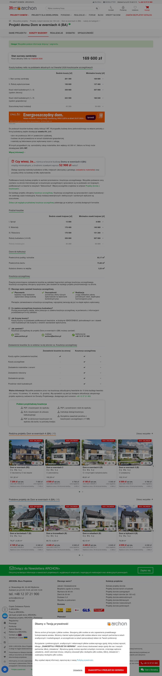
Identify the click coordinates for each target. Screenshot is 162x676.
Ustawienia (77, 670)
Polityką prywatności (85, 660)
